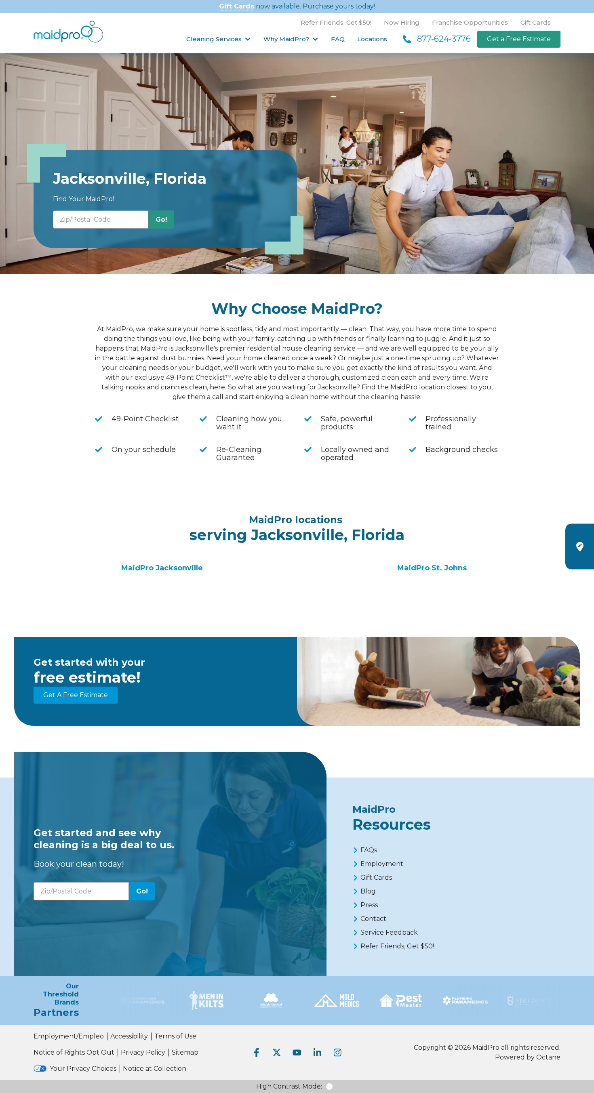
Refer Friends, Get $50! (336, 22)
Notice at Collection (154, 1068)
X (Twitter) (277, 1053)
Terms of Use (175, 1036)
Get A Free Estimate (75, 695)
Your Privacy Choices (83, 1068)
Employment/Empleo (69, 1036)
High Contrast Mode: (289, 1086)
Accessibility (129, 1036)
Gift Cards (236, 6)
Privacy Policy (143, 1052)
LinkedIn (317, 1053)
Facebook (256, 1053)
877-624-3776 (444, 39)
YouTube (297, 1053)
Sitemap (185, 1052)
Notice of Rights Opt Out (74, 1052)
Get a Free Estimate (519, 39)
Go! (161, 219)
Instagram (337, 1053)
